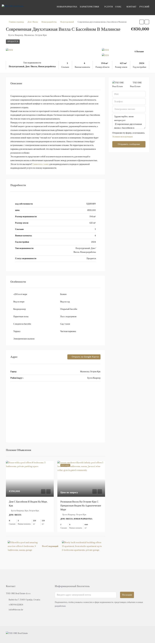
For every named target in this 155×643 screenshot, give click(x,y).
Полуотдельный (67, 22)
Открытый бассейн (68, 309)
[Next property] (82, 546)
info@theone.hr (16, 609)
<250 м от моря (20, 294)
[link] (30, 479)
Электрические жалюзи (24, 338)
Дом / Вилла (33, 22)
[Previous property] (23, 546)
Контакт (131, 6)
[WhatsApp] (146, 634)
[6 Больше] (125, 55)
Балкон (63, 294)
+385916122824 (16, 604)
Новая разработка (67, 6)
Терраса (16, 331)
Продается (12, 41)
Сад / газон (65, 324)
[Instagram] (141, 634)
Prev (44, 546)
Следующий (52, 546)
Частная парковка (68, 331)
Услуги (108, 6)
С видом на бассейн (22, 324)
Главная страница (16, 22)
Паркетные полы (20, 316)
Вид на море (18, 301)
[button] (141, 22)
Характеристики (89, 6)
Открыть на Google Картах (85, 356)
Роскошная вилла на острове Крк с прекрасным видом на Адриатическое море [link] (80, 505)
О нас (118, 6)
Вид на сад (65, 301)
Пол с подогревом (68, 316)
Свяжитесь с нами (41, 164)
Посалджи (127, 594)
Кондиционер (19, 309)
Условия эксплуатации (122, 136)
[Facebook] (135, 634)
